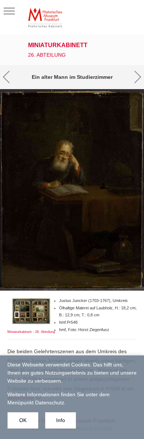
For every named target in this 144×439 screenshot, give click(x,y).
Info (60, 420)
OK (23, 420)
